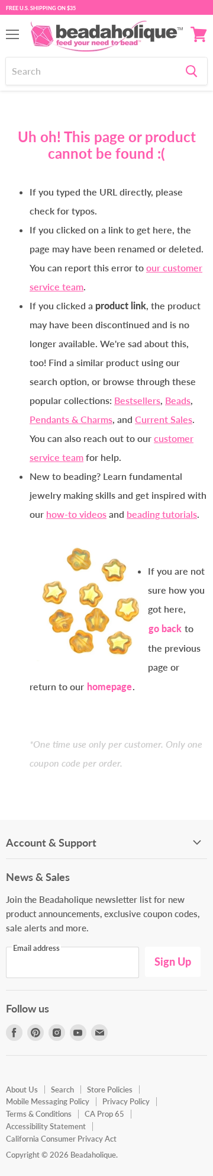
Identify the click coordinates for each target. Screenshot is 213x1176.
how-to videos (76, 514)
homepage (109, 686)
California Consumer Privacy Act (61, 1138)
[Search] (191, 71)
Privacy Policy (126, 1101)
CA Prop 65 (104, 1114)
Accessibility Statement (46, 1126)
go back (165, 628)
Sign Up (172, 961)
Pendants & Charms (71, 419)
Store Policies (110, 1089)
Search (62, 1089)
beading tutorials (162, 514)
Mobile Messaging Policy (47, 1101)
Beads (178, 400)
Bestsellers (137, 400)
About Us (22, 1089)
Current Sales (163, 419)
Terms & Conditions (39, 1114)
